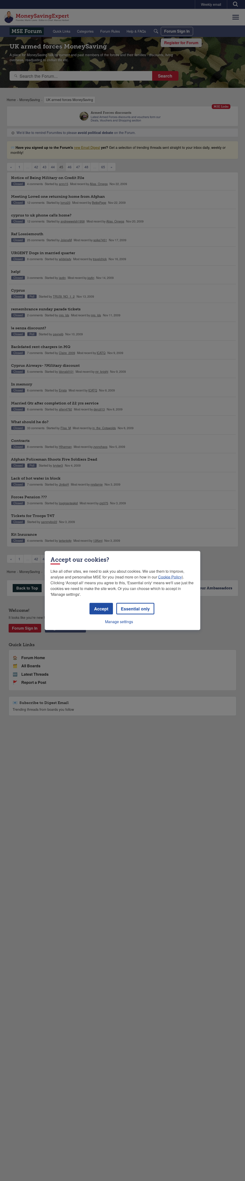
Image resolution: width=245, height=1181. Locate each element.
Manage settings (119, 621)
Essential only (135, 609)
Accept (101, 609)
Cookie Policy (170, 577)
